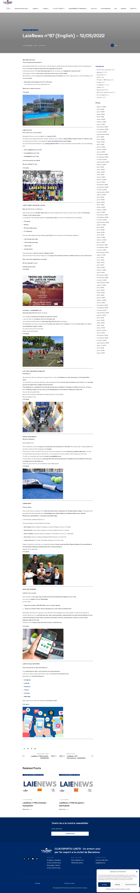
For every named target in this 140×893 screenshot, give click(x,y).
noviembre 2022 (102, 217)
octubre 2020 (102, 280)
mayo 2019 (101, 323)
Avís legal (37, 883)
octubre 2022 (102, 220)
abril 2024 (100, 174)
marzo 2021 (101, 267)
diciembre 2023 (102, 184)
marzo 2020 (101, 297)
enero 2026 (101, 124)
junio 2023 (101, 199)
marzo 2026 (101, 119)
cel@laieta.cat (100, 863)
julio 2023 (100, 197)
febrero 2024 (101, 179)
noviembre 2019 (102, 307)
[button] (137, 871)
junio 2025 (101, 139)
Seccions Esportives (106, 92)
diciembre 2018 (102, 335)
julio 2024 (100, 167)
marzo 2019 (101, 328)
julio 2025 (100, 137)
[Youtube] (33, 859)
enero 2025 (101, 152)
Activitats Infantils (106, 70)
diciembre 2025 (102, 127)
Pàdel (100, 87)
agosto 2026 (101, 106)
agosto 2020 (101, 285)
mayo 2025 (101, 142)
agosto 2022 (101, 225)
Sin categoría (103, 95)
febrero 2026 (101, 122)
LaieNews (28, 45)
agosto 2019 (101, 315)
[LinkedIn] (37, 859)
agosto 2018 (101, 345)
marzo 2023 (101, 207)
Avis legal (128, 889)
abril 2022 (100, 235)
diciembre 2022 (102, 214)
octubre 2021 (102, 250)
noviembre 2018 (102, 338)
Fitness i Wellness (105, 80)
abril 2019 (100, 325)
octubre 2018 (102, 340)
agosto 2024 (101, 164)
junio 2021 (100, 260)
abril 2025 (100, 144)
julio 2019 (100, 317)
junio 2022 (101, 230)
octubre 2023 (102, 189)
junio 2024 (101, 169)
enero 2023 (101, 212)
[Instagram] (24, 859)
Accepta (104, 884)
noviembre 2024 (102, 157)
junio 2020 (101, 290)
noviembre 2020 (102, 277)
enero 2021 (101, 272)
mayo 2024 (101, 172)
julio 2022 (100, 227)
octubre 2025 (102, 132)
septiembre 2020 (103, 282)
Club (100, 77)
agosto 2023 (101, 194)
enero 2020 (101, 302)
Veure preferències (131, 884)
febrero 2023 (101, 209)
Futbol (101, 82)
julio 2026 (100, 109)
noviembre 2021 (102, 247)
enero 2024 (101, 182)
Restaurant (102, 90)
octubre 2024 (102, 159)
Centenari (101, 75)
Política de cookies (110, 889)
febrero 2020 (101, 300)
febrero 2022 (101, 240)
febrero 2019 (101, 330)
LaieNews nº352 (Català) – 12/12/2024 (35, 804)
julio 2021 (100, 257)
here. (42, 329)
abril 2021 (100, 265)
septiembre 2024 (103, 162)
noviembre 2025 (102, 129)
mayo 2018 (101, 353)
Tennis (101, 97)
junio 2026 (101, 111)
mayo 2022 (101, 232)
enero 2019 (101, 333)
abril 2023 (100, 204)
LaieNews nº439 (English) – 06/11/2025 (72, 804)
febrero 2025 (101, 149)
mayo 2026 (101, 114)
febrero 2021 (101, 270)
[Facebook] (28, 859)
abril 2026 (100, 117)
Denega (117, 884)
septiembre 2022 (103, 222)
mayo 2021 (101, 262)
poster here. (36, 392)
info (62, 394)
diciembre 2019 (102, 305)
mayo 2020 (101, 292)
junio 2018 (100, 350)
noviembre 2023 (102, 187)
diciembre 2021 (102, 245)
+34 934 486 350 (102, 860)
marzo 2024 (101, 177)
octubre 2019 (102, 310)
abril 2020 (100, 295)
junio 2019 (100, 320)
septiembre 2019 (103, 312)
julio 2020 (100, 287)
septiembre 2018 (103, 343)
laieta (42, 45)
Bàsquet (102, 72)
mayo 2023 (101, 202)
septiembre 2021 (103, 252)
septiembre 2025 (103, 134)
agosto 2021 (101, 255)
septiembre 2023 (103, 192)
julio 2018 (100, 348)
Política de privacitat (120, 889)
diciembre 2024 (102, 154)
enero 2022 (101, 242)
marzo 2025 (101, 147)
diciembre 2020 (102, 275)
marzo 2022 (101, 237)
